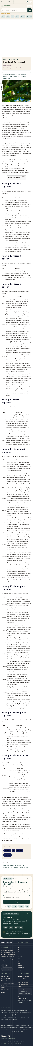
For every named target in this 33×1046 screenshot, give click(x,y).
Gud (19, 963)
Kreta (11, 927)
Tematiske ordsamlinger (7, 983)
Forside (3, 1041)
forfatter (21, 906)
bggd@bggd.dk (22, 998)
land (27, 906)
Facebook (7, 850)
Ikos (16, 927)
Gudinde (20, 965)
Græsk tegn (21, 967)
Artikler (3, 987)
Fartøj (19, 970)
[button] (1, 87)
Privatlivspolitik (5, 990)
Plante (22, 16)
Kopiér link (7, 855)
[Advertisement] (16, 37)
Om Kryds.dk (4, 985)
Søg (30, 10)
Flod (17, 16)
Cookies (3, 992)
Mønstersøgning (5, 978)
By (18, 960)
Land (19, 958)
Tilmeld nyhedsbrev (5, 13)
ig (30, 1)
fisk (9, 906)
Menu (29, 6)
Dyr (12, 16)
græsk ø (14, 906)
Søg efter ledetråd (6, 976)
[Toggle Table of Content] (22, 177)
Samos (5, 927)
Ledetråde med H (12, 59)
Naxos (20, 927)
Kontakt (27, 1041)
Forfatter (20, 956)
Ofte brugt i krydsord (6, 980)
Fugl (3, 16)
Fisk (8, 16)
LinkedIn (19, 850)
